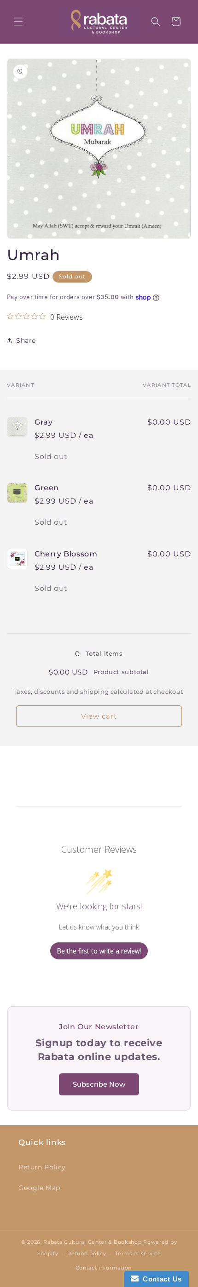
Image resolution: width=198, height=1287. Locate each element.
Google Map (39, 1188)
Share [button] (26, 340)
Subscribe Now (99, 1084)
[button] (18, 21)
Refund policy (86, 1253)
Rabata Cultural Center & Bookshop (92, 1242)
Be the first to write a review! (99, 951)
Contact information (104, 1267)
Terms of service (138, 1253)
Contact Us (160, 1279)
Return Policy (42, 1167)
